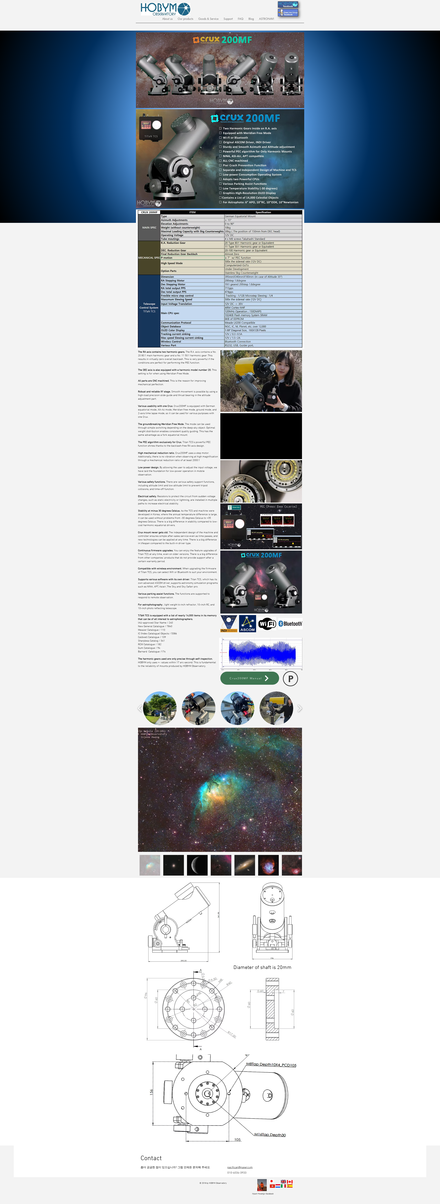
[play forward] (300, 708)
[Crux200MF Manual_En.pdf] (290, 679)
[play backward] (140, 708)
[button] (167, 19)
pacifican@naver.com (240, 1167)
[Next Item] (296, 790)
